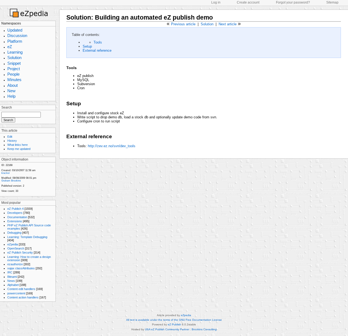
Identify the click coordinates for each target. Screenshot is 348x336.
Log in (215, 2)
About (12, 85)
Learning (15, 52)
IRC (10, 272)
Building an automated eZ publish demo (154, 17)
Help (11, 96)
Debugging (14, 232)
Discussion (17, 35)
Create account (248, 2)
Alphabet (13, 284)
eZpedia (12, 244)
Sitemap (332, 2)
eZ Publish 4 (15, 208)
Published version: (11, 185)
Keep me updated (18, 148)
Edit (9, 136)
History (12, 140)
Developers (15, 212)
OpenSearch (15, 248)
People (13, 74)
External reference (97, 50)
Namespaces (11, 23)
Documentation (17, 217)
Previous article (183, 24)
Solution (14, 57)
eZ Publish (174, 324)
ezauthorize (15, 264)
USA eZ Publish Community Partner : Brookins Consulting (181, 329)
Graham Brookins (11, 180)
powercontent (16, 293)
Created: (6, 170)
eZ (9, 46)
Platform (14, 41)
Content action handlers (23, 297)
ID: (3, 165)
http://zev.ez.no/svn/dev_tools (111, 146)
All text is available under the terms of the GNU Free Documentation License (174, 319)
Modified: (6, 178)
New (11, 90)
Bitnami (12, 276)
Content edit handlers (21, 289)
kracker (5, 173)
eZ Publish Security (20, 252)
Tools (98, 42)
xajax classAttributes (21, 268)
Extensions (14, 221)
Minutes (14, 79)
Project (13, 68)
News (11, 280)
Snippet (14, 63)
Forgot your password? (293, 2)
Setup (87, 46)
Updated (14, 30)
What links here (17, 144)
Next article (228, 24)
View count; (8, 191)
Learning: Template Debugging (27, 237)
